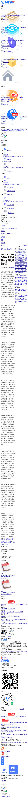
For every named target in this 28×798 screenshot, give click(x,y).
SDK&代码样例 (10, 208)
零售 (4, 123)
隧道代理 (5, 156)
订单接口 (10, 201)
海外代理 (20, 156)
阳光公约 (10, 620)
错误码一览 (9, 194)
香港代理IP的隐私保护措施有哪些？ (21, 268)
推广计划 (12, 623)
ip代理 (12, 538)
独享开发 (15, 184)
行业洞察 (9, 249)
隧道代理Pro (4, 604)
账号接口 (5, 201)
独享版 (5, 64)
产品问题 (10, 167)
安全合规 (7, 623)
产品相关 (7, 616)
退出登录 (25, 245)
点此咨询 (8, 636)
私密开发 (10, 184)
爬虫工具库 (11, 213)
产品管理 (3, 15)
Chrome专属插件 (19, 612)
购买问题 (5, 167)
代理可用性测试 (11, 191)
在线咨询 (3, 796)
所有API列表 (6, 200)
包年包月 (5, 19)
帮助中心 (9, 150)
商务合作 (17, 623)
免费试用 (3, 612)
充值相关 (12, 616)
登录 (2, 240)
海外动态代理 (4, 609)
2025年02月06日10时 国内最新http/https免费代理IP (21, 291)
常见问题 (5, 166)
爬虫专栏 (3, 541)
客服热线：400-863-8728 (7, 737)
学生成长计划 (10, 612)
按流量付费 (6, 101)
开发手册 (5, 183)
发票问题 (20, 167)
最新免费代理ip (9, 539)
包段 (4, 121)
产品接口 (15, 201)
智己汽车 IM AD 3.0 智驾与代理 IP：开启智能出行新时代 (21, 254)
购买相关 (3, 616)
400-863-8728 (4, 218)
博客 (5, 249)
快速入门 (9, 178)
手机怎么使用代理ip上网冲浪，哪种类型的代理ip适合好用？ (21, 271)
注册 (4, 243)
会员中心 (3, 245)
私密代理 (10, 156)
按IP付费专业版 (7, 51)
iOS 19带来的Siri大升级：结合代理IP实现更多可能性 (21, 251)
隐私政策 (5, 620)
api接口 (6, 544)
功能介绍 (9, 159)
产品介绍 (5, 155)
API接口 (7, 619)
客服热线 (7, 796)
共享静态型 (6, 67)
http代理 (3, 539)
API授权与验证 (10, 205)
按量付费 (5, 32)
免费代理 (22, 722)
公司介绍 (3, 623)
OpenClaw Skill (4, 613)
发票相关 (17, 616)
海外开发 (20, 184)
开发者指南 (13, 619)
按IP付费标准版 (7, 46)
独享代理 (15, 156)
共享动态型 (6, 62)
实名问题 (15, 167)
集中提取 (5, 48)
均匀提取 (5, 43)
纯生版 (17, 82)
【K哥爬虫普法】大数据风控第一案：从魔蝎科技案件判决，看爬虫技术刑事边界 (21, 283)
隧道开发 (5, 184)
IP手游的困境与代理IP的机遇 (21, 257)
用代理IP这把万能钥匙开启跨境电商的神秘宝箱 (21, 265)
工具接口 (20, 201)
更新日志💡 (10, 171)
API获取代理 (10, 187)
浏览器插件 (8, 161)
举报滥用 (22, 623)
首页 (2, 249)
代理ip (7, 538)
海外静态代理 (11, 609)
